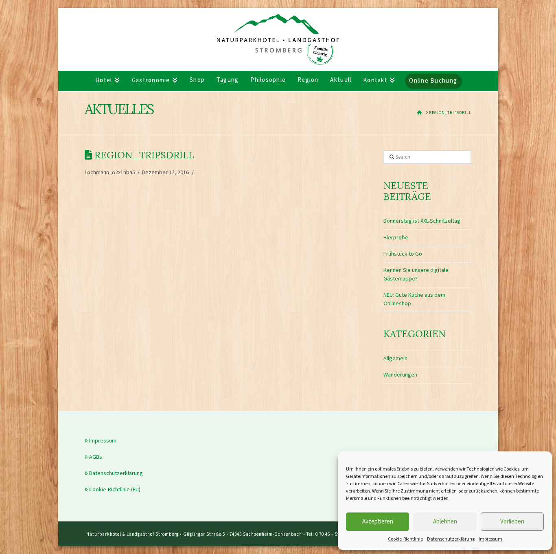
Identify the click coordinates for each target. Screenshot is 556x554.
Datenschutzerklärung (451, 539)
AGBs (95, 457)
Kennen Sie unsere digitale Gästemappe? (416, 274)
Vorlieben (512, 521)
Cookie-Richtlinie (405, 539)
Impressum (490, 539)
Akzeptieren (377, 521)
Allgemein (395, 359)
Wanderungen (400, 375)
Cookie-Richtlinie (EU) (114, 490)
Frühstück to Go (402, 254)
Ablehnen (445, 521)
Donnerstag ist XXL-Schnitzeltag (421, 221)
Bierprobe (395, 238)
